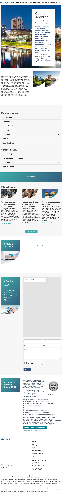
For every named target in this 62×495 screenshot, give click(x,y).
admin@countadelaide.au (10, 285)
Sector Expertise (8, 126)
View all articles (31, 231)
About (11, 2)
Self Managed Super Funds (12, 158)
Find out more (5, 223)
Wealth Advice (8, 143)
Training (34, 451)
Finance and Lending (37, 450)
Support (5, 130)
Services (17, 2)
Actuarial (34, 448)
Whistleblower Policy (37, 470)
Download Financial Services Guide (34, 427)
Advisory (6, 122)
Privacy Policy (35, 467)
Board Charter (35, 462)
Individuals (4, 460)
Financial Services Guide (38, 465)
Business (34, 439)
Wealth (5, 139)
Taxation (6, 134)
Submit (27, 369)
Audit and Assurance (37, 445)
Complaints (35, 464)
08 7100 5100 (7, 288)
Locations (24, 2)
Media (30, 2)
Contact (52, 2)
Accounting (7, 117)
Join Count (45, 2)
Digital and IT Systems (37, 453)
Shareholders (36, 2)
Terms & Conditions (37, 468)
